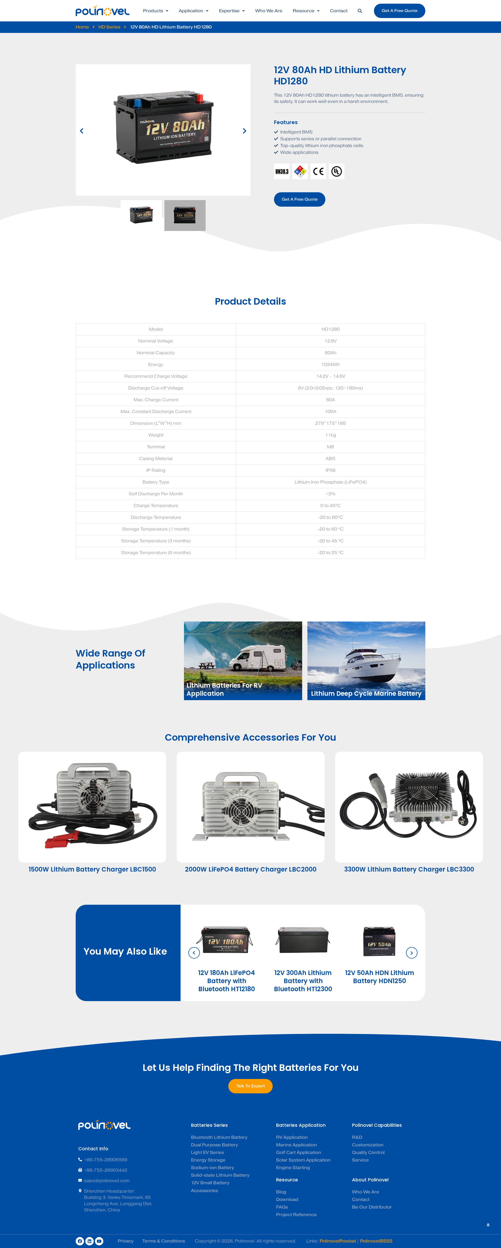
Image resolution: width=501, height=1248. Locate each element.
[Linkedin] (89, 1241)
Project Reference (296, 1214)
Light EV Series (207, 1152)
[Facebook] (80, 1241)
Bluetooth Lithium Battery (219, 1137)
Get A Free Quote (300, 199)
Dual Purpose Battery (214, 1144)
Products (153, 10)
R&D (357, 1137)
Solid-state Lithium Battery (220, 1175)
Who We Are (268, 10)
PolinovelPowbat (338, 1241)
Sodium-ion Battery (212, 1167)
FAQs (282, 1207)
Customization (368, 1144)
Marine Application (296, 1144)
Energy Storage (208, 1160)
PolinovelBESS (376, 1241)
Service (360, 1160)
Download (287, 1199)
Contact (339, 10)
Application (191, 10)
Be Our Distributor (372, 1207)
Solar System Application (303, 1160)
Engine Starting (293, 1167)
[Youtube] (99, 1241)
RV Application (292, 1137)
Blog (281, 1191)
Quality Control (368, 1152)
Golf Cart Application (298, 1152)
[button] (360, 11)
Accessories (204, 1190)
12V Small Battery (210, 1182)
